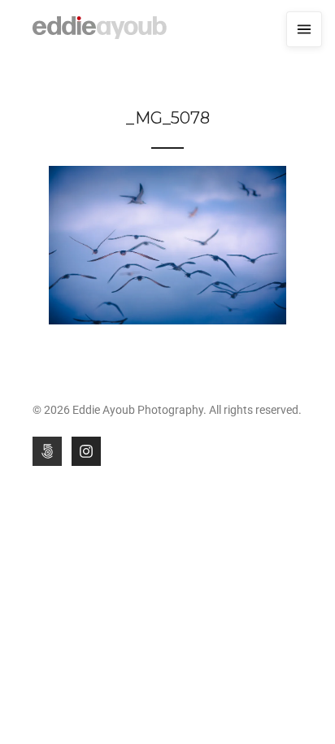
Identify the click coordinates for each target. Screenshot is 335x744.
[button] (304, 29)
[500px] (47, 451)
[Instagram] (86, 451)
